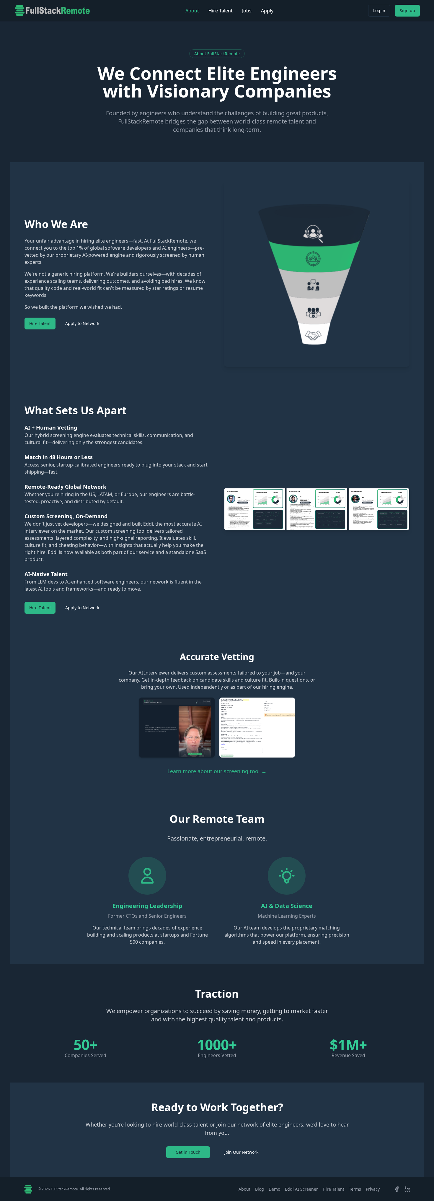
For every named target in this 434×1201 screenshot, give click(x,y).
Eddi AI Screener (301, 1189)
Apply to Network (82, 323)
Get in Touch (188, 1152)
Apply (267, 10)
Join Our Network (241, 1152)
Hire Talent (220, 10)
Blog (259, 1189)
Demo (274, 1189)
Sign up (407, 10)
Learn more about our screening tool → (217, 771)
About (192, 10)
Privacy (373, 1189)
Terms (355, 1189)
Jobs (247, 10)
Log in (379, 10)
